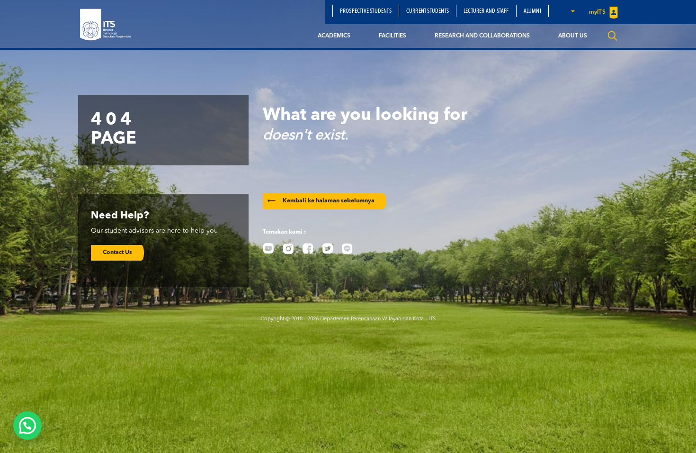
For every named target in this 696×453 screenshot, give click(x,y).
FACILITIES (392, 36)
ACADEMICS (334, 36)
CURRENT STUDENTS (427, 11)
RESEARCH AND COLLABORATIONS (482, 36)
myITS (598, 12)
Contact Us (117, 252)
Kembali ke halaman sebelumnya (321, 201)
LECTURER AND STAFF (486, 11)
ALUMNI (532, 11)
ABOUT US (572, 36)
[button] (572, 11)
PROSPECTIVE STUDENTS (366, 11)
